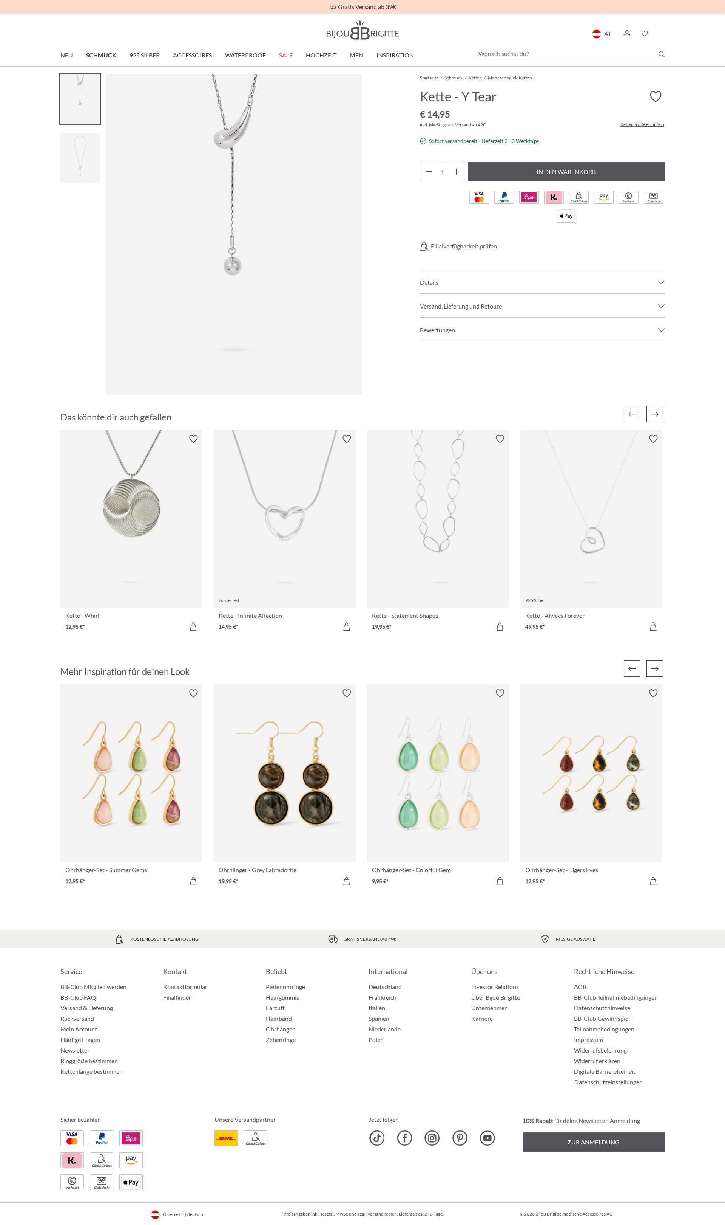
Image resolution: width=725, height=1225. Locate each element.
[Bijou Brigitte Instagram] (432, 1138)
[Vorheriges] (632, 668)
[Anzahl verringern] (429, 171)
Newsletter (74, 1050)
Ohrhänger (280, 1029)
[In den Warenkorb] (193, 626)
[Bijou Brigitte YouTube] (487, 1138)
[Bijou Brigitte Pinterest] (459, 1138)
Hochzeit (321, 55)
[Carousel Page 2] (80, 157)
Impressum (588, 1039)
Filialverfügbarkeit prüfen (464, 246)
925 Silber (145, 55)
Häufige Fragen (80, 1039)
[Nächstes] (654, 414)
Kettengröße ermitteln (642, 124)
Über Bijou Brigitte (495, 997)
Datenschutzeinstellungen (608, 1082)
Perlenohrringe (285, 986)
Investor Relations (495, 986)
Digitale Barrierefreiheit (605, 1071)
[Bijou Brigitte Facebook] (404, 1138)
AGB (580, 986)
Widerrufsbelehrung (600, 1050)
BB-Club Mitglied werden (93, 986)
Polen (376, 1039)
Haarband (279, 1018)
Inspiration (395, 55)
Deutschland (385, 986)
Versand (463, 124)
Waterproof (245, 55)
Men (356, 55)
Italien (377, 1007)
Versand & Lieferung (86, 1007)
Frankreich (382, 997)
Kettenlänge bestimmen (91, 1071)
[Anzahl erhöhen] (456, 171)
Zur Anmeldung (594, 1142)
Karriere (482, 1018)
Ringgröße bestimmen (89, 1060)
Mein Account (78, 1029)
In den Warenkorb (566, 171)
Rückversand (77, 1018)
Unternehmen (489, 1007)
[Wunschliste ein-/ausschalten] (655, 97)
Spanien (379, 1018)
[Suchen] (661, 54)
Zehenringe (281, 1039)
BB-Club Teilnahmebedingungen (616, 997)
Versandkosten (382, 1214)
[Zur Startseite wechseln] (362, 29)
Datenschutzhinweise (602, 1007)
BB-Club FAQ (78, 997)
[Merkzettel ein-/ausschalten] (193, 439)
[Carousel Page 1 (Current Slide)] (80, 99)
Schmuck (101, 55)
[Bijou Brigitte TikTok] (377, 1138)
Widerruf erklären (597, 1060)
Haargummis (282, 997)
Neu (66, 55)
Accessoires (192, 55)
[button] (626, 34)
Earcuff (275, 1007)
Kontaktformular (185, 986)
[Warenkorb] (662, 34)
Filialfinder (177, 997)
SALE (286, 55)
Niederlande (385, 1029)
